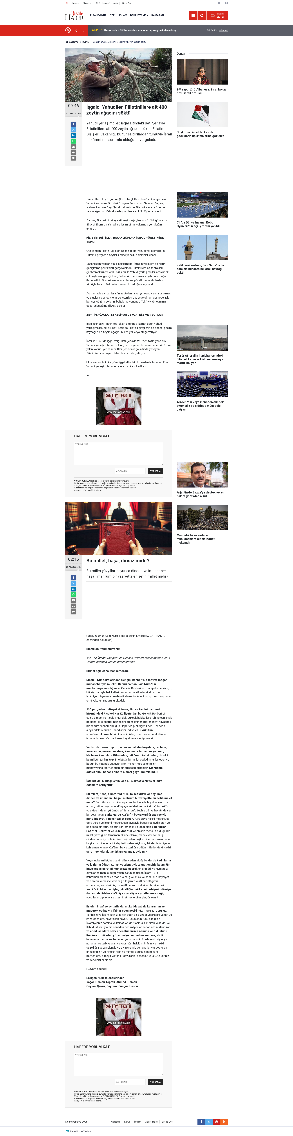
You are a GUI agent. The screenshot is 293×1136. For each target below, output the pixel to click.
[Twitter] (73, 129)
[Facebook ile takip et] (201, 1122)
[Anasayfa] (66, 3)
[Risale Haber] (74, 15)
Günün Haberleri (103, 3)
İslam (123, 15)
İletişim (137, 1122)
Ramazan (157, 15)
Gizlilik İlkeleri (151, 1122)
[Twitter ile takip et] (209, 1122)
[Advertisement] (50, 89)
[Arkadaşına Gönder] (73, 146)
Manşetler (87, 3)
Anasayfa (115, 1122)
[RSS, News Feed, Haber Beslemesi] (224, 1122)
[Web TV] (219, 3)
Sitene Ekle (126, 3)
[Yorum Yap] (73, 158)
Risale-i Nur (98, 15)
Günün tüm (217, 30)
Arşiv (115, 3)
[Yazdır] (73, 152)
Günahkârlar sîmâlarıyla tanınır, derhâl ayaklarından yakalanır (135, 30)
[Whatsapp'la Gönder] (73, 141)
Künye (127, 1122)
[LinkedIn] (73, 135)
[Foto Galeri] (226, 3)
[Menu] (193, 15)
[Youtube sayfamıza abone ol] (216, 1122)
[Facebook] (73, 124)
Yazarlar (75, 3)
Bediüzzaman (139, 15)
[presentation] (76, 30)
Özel (113, 15)
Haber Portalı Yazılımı (80, 1131)
